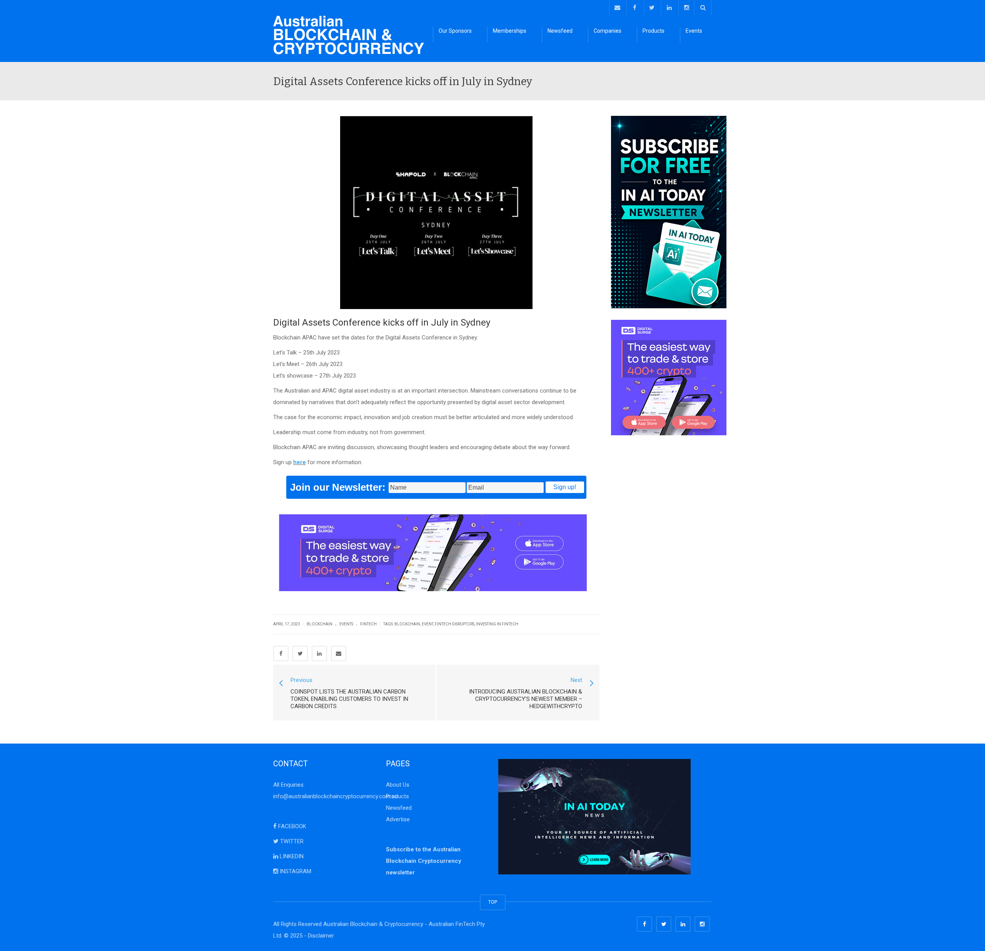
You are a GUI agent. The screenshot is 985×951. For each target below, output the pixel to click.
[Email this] (338, 653)
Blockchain (319, 624)
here (299, 462)
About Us (397, 784)
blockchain (407, 624)
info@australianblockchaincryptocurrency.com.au (335, 796)
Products (653, 31)
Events (694, 31)
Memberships (509, 31)
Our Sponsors (455, 31)
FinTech (368, 624)
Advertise (398, 819)
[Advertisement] (661, 562)
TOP (492, 902)
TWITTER (291, 841)
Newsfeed (560, 31)
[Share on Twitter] (300, 653)
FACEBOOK (291, 826)
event (427, 624)
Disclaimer (321, 935)
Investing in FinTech (497, 624)
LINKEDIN (291, 856)
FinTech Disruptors (454, 624)
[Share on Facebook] (281, 653)
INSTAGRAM (294, 871)
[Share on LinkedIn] (319, 653)
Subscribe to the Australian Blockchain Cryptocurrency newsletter (423, 861)
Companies (607, 31)
